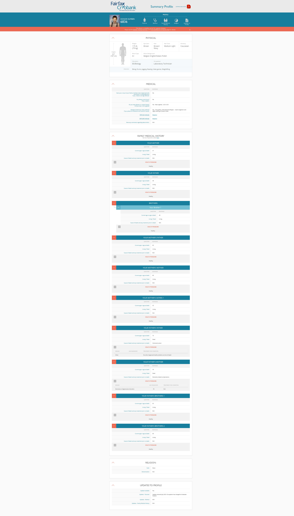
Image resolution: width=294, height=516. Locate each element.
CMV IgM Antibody (144, 118)
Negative (154, 115)
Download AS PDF (181, 6)
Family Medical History (165, 23)
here (158, 138)
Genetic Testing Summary (140, 30)
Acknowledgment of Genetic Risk (160, 30)
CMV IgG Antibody (144, 115)
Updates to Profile (187, 23)
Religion (176, 23)
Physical (144, 23)
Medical (155, 23)
